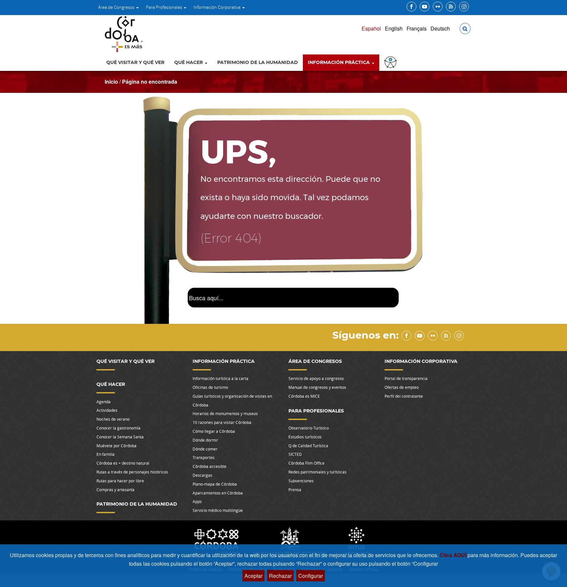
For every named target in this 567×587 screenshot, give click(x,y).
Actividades (106, 410)
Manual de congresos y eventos (317, 387)
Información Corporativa (218, 7)
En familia (105, 454)
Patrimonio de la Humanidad (257, 62)
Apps (197, 501)
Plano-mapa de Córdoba (215, 484)
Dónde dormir (205, 440)
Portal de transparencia (406, 378)
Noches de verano (113, 419)
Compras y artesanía (115, 489)
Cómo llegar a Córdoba (214, 431)
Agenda (103, 401)
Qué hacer (189, 62)
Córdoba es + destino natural (122, 463)
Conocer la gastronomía (118, 427)
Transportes (204, 457)
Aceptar (253, 575)
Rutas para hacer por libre (120, 480)
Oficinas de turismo (210, 387)
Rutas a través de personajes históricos (132, 471)
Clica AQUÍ (454, 555)
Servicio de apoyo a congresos (316, 378)
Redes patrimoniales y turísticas (317, 471)
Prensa (294, 489)
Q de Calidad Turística (308, 445)
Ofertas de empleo (402, 387)
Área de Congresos (117, 7)
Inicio (111, 81)
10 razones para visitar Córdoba (222, 422)
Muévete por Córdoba (116, 445)
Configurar (310, 575)
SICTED (295, 454)
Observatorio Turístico (308, 427)
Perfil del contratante (404, 396)
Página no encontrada (149, 81)
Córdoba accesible (209, 466)
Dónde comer (205, 448)
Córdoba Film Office (306, 463)
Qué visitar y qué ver (135, 62)
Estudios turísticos (305, 436)
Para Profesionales (164, 7)
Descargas (202, 475)
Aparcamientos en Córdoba (218, 492)
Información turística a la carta (220, 378)
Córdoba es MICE (304, 396)
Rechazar (280, 575)
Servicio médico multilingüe (218, 510)
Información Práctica (339, 62)
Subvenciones (301, 480)
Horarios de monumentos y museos (225, 413)
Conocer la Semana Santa (120, 436)
